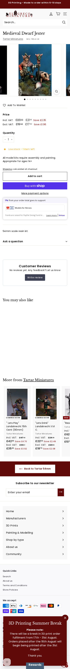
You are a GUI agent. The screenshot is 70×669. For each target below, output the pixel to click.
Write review (34, 277)
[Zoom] (56, 91)
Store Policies (10, 589)
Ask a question (13, 241)
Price (6, 114)
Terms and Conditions (15, 585)
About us (8, 580)
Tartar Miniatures (13, 39)
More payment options (35, 193)
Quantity (9, 133)
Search (7, 576)
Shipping (7, 169)
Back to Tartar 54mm (37, 468)
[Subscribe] (61, 492)
